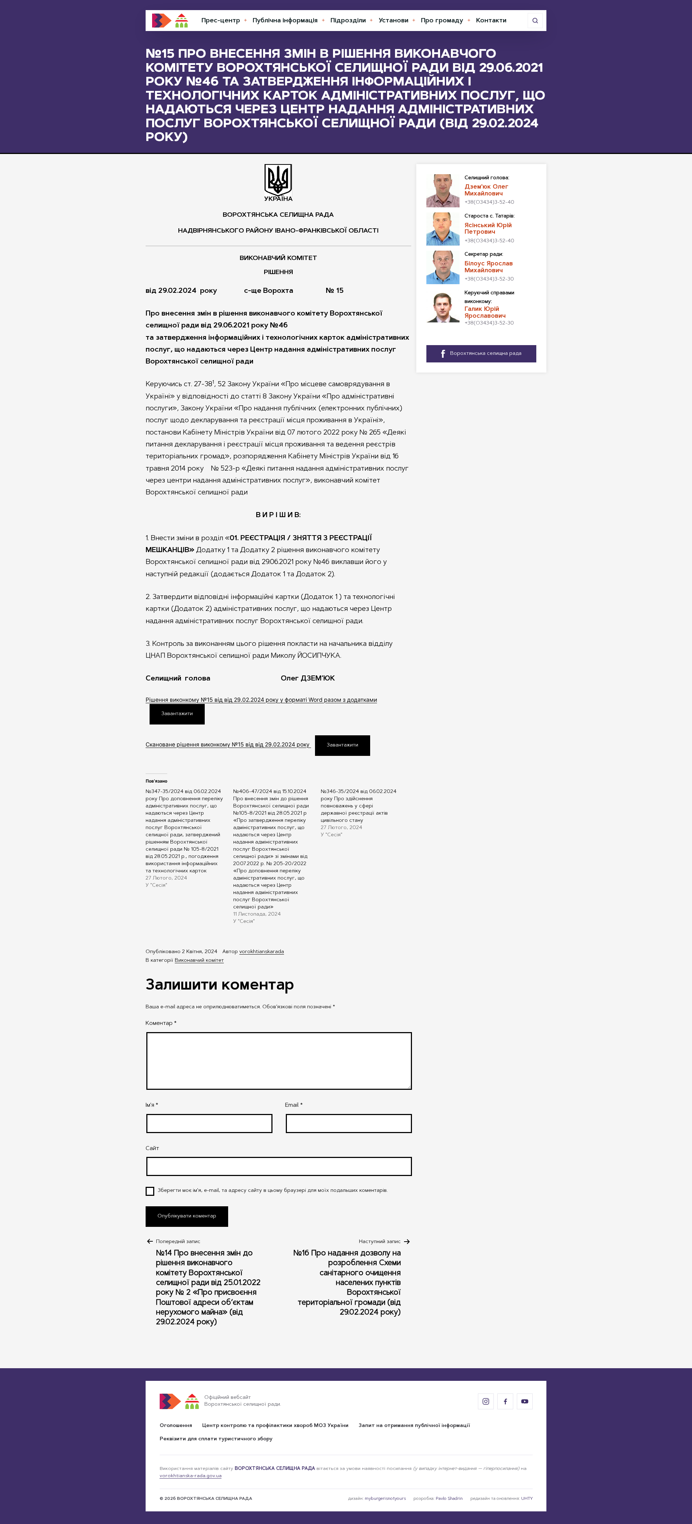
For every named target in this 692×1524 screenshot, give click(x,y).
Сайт (152, 1148)
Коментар (161, 1023)
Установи (393, 21)
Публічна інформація (285, 21)
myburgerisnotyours (385, 1499)
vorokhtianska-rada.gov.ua (191, 1476)
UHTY (527, 1499)
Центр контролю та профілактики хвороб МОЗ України (275, 1425)
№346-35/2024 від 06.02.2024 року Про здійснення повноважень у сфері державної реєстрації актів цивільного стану (358, 806)
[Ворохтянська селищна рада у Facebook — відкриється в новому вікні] (505, 1401)
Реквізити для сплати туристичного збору (216, 1439)
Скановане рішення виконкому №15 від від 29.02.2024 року (228, 744)
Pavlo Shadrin (449, 1499)
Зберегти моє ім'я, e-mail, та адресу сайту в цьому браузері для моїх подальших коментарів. (273, 1190)
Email (294, 1105)
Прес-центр (220, 21)
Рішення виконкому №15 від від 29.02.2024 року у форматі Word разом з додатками (261, 699)
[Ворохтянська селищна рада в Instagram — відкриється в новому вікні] (486, 1401)
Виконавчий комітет (199, 960)
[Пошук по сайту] (535, 20)
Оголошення (176, 1425)
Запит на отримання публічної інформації (414, 1425)
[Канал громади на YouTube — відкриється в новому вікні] (525, 1401)
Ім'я (152, 1105)
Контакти (491, 21)
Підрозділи (348, 21)
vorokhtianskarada (261, 952)
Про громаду (442, 21)
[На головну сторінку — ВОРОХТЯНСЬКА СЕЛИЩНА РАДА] (170, 20)
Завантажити (177, 714)
